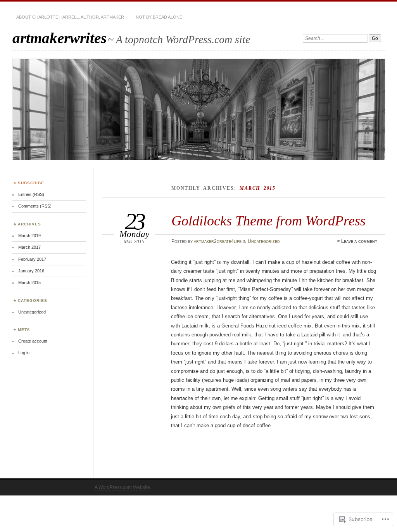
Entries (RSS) (31, 194)
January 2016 (31, 270)
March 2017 (29, 247)
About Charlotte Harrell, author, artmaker (70, 17)
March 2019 (29, 235)
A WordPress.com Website (122, 487)
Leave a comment (359, 241)
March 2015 (29, 282)
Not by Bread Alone (159, 17)
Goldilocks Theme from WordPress (268, 221)
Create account (32, 341)
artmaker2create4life (218, 241)
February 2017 (32, 259)
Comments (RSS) (35, 206)
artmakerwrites (59, 37)
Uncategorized (264, 241)
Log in (23, 352)
